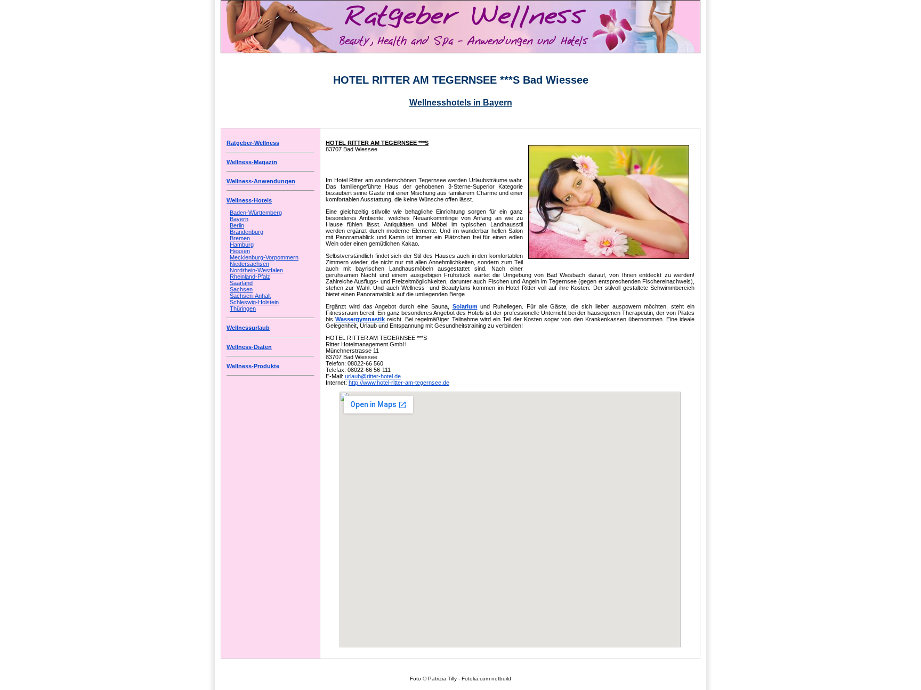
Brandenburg (246, 232)
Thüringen (243, 308)
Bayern (239, 219)
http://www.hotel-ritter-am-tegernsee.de (399, 382)
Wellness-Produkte (253, 366)
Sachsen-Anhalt (250, 296)
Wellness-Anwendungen (261, 181)
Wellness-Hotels (249, 200)
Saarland (241, 283)
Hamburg (242, 244)
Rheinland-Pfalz (250, 276)
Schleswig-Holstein (254, 302)
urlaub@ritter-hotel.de (373, 376)
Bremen (240, 238)
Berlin (237, 225)
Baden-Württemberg (256, 212)
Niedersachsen (249, 264)
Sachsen (241, 289)
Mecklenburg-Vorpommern (264, 257)
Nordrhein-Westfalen (256, 270)
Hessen (240, 251)
